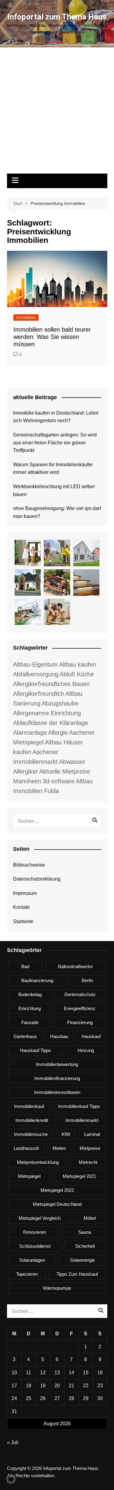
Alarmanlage (30, 732)
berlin (87, 980)
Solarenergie (82, 1260)
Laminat (92, 1134)
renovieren (34, 1232)
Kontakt (21, 907)
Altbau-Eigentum (35, 664)
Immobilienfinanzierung (57, 1078)
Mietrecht (88, 1162)
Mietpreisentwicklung (38, 1162)
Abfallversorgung (35, 674)
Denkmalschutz (80, 994)
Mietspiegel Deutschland (57, 1204)
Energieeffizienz (79, 1008)
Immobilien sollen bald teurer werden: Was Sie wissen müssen (52, 336)
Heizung (86, 1050)
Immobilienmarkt (81, 1120)
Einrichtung (30, 1008)
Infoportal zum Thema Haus (57, 16)
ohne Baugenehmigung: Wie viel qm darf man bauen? (57, 512)
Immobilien (26, 317)
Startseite (23, 921)
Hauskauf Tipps (35, 1050)
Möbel (90, 1218)
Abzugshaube (60, 703)
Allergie (58, 732)
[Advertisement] (57, 114)
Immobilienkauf (29, 1106)
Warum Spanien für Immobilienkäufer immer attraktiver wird (53, 468)
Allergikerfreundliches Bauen (51, 684)
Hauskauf (91, 1036)
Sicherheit (85, 1246)
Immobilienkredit (32, 1120)
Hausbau (59, 1036)
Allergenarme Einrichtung (47, 713)
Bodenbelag (30, 994)
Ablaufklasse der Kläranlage (50, 722)
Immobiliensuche (31, 1134)
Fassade (30, 1022)
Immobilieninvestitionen (57, 1092)
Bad (25, 966)
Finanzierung (80, 1022)
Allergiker (25, 771)
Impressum (25, 893)
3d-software (58, 781)
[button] (11, 1479)
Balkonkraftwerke (75, 966)
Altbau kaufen (77, 664)
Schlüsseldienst (34, 1246)
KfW (66, 1134)
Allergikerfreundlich (38, 693)
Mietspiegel (29, 1176)
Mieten (59, 1148)
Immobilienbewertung (57, 1064)
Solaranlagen (32, 1260)
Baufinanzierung (37, 980)
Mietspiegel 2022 (57, 1190)
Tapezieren (27, 1274)
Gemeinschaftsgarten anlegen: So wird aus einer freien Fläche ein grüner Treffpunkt (55, 442)
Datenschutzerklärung (36, 878)
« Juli (13, 1442)
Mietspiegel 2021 (79, 1176)
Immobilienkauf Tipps (79, 1106)
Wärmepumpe (57, 1288)
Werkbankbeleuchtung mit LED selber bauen (54, 490)
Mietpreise (90, 1148)
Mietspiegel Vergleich (39, 1218)
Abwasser (72, 761)
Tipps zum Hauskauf (77, 1274)
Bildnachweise (29, 864)
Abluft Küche (77, 674)
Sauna (84, 1232)
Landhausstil (26, 1148)
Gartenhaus (25, 1036)
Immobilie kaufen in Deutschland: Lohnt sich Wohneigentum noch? (55, 416)
